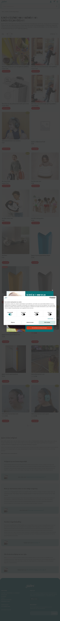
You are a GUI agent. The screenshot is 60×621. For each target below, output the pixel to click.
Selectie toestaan (30, 322)
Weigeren (13, 322)
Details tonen (50, 318)
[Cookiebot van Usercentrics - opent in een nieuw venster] (50, 298)
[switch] (23, 314)
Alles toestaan (47, 322)
